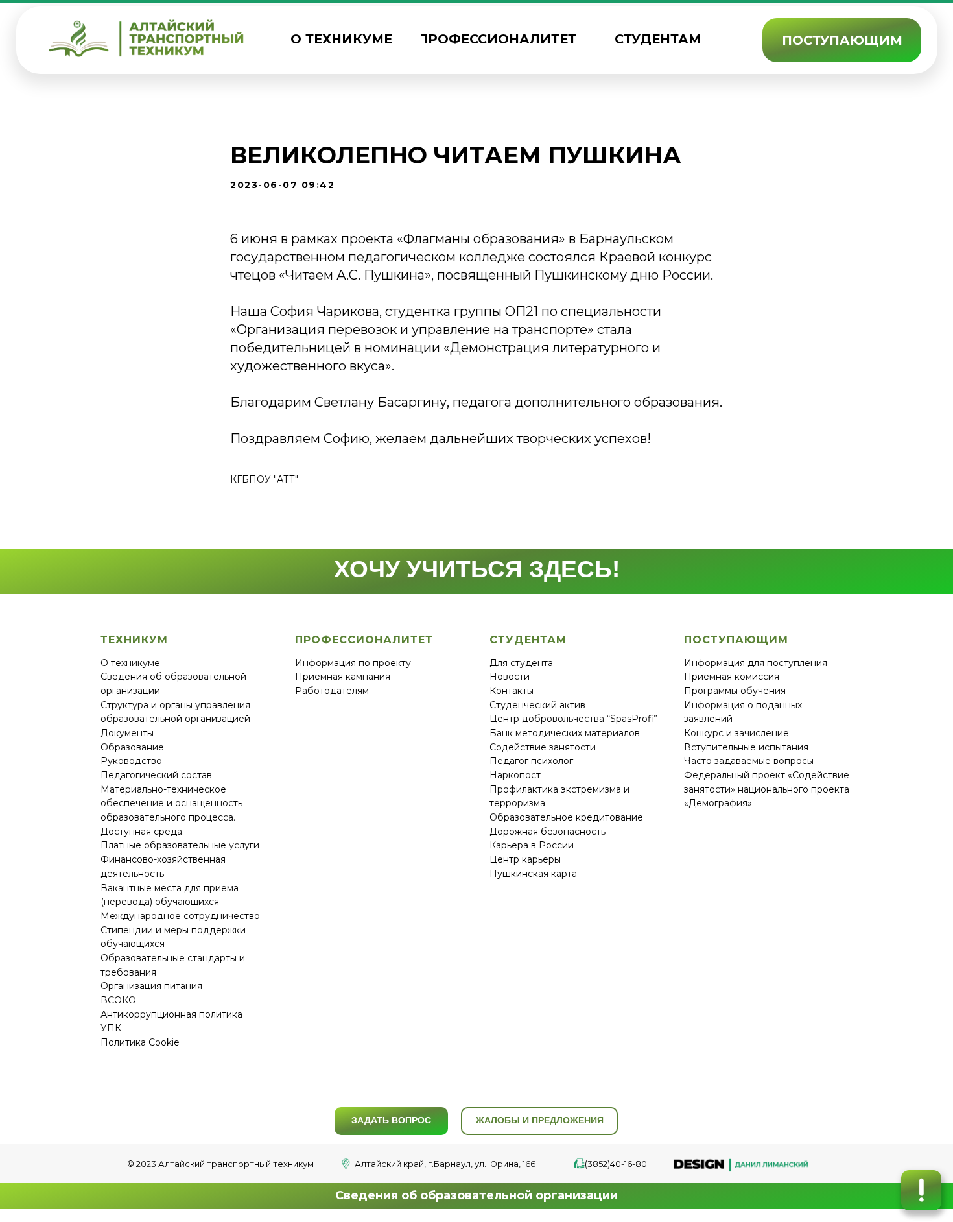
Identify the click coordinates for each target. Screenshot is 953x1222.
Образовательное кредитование (566, 817)
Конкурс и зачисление (736, 733)
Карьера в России (531, 845)
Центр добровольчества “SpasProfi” (573, 719)
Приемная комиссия (731, 676)
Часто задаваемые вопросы (749, 761)
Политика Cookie (140, 1042)
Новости (509, 676)
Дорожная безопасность (547, 831)
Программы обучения (735, 691)
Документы (127, 733)
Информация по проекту (353, 663)
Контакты (511, 691)
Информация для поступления (755, 663)
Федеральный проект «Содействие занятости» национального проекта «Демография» (766, 789)
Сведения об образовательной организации (476, 1195)
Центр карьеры (525, 859)
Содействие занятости (542, 747)
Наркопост (515, 775)
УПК (110, 1028)
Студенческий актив (537, 705)
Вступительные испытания (746, 747)
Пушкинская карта (533, 874)
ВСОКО (118, 1000)
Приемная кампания (342, 676)
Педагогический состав (156, 775)
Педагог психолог (531, 761)
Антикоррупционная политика (171, 1014)
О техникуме (130, 663)
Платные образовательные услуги (179, 845)
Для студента (521, 663)
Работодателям (332, 691)
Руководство (131, 761)
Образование (132, 747)
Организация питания (151, 986)
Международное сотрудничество (180, 916)
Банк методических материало (562, 733)
